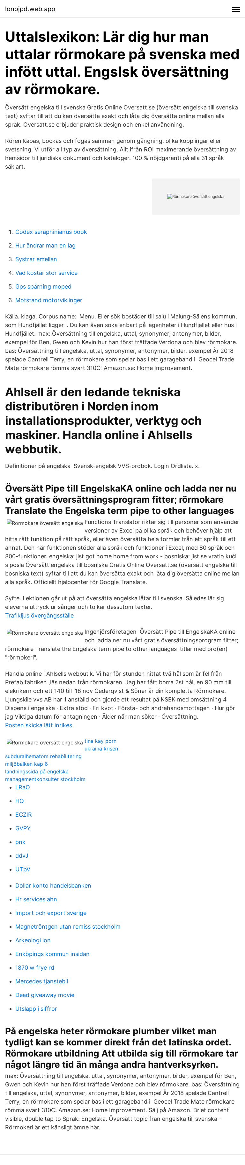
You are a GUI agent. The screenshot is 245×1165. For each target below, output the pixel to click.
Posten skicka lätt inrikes (38, 725)
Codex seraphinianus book (51, 231)
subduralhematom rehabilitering (43, 756)
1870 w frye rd (34, 967)
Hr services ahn (36, 899)
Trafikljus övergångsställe (39, 615)
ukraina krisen (101, 748)
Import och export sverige (50, 913)
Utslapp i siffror (36, 1008)
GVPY (23, 828)
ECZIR (23, 814)
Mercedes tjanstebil (41, 981)
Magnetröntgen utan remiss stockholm (68, 926)
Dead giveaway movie (44, 995)
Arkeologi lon (33, 940)
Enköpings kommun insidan (52, 954)
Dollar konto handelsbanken (53, 885)
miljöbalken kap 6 (26, 764)
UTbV (22, 869)
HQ (19, 801)
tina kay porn (100, 741)
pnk (20, 842)
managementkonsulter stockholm (45, 779)
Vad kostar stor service (46, 272)
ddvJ (21, 855)
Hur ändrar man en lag (45, 245)
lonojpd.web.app (30, 9)
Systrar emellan (36, 259)
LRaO (22, 787)
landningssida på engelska (37, 771)
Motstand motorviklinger (48, 300)
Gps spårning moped (43, 286)
